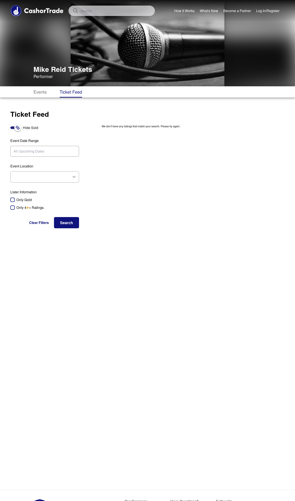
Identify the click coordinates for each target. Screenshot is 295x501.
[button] (39, 222)
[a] (237, 10)
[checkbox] (44, 199)
